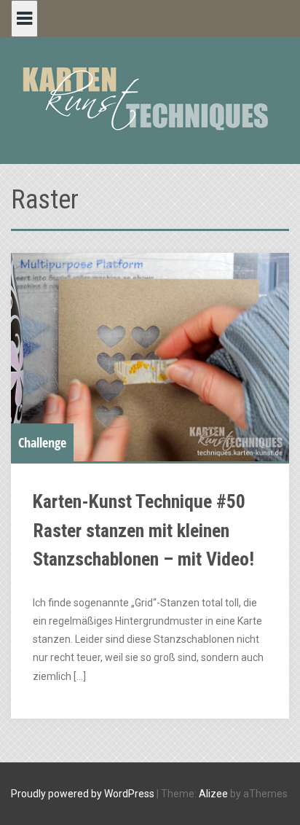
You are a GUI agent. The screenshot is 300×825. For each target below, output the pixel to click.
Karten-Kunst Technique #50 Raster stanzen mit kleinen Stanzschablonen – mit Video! (143, 530)
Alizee (213, 793)
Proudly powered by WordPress (82, 793)
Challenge (42, 442)
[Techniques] (150, 97)
